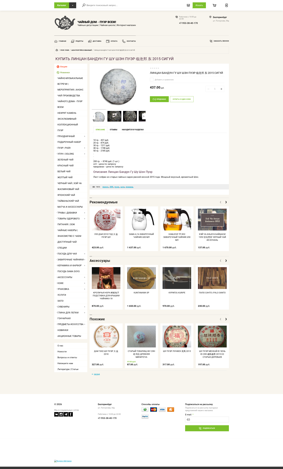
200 (111, 187)
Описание (100, 130)
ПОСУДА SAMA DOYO (68, 271)
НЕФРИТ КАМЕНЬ (66, 113)
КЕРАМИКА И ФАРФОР (69, 265)
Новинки (65, 72)
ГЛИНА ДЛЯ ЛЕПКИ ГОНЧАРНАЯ (68, 315)
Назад (97, 374)
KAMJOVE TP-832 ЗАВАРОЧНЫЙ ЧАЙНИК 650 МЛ (176, 237)
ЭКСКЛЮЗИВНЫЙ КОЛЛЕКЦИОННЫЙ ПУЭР (67, 125)
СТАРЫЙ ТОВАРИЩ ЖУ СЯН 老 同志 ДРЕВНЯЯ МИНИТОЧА (141, 354)
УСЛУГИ (61, 295)
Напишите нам (65, 363)
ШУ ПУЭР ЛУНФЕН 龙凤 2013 (177, 351)
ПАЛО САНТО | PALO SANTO (212, 292)
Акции (63, 66)
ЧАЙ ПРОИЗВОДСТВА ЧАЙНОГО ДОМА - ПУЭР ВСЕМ (69, 101)
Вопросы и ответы (67, 357)
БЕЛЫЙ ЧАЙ (63, 171)
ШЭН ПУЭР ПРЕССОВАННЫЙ (81, 50)
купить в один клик (182, 99)
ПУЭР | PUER (64, 50)
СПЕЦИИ (62, 248)
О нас (60, 345)
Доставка (97, 41)
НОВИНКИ (62, 330)
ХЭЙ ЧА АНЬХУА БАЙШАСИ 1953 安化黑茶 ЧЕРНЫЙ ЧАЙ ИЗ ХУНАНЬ (212, 237)
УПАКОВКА (63, 289)
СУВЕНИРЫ (63, 306)
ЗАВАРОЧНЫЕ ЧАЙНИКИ (70, 259)
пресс (105, 187)
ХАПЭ (60, 301)
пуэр (116, 187)
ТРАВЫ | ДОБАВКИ (67, 212)
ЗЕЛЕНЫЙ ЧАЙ (65, 159)
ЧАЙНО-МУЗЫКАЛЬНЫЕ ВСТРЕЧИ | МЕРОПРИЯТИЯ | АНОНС (70, 84)
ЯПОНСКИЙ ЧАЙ (66, 195)
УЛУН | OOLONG (65, 154)
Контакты (131, 41)
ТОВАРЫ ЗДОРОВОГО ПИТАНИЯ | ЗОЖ (68, 221)
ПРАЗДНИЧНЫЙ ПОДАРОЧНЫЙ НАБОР (69, 139)
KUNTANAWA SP (141, 292)
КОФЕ (60, 283)
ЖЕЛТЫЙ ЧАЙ (65, 177)
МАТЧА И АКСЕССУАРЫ (70, 207)
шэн (122, 187)
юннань (130, 187)
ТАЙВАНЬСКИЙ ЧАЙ (68, 201)
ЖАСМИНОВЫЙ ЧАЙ (68, 189)
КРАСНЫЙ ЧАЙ (65, 165)
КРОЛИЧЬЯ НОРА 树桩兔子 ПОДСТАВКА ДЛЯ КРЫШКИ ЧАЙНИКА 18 (106, 295)
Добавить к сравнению (164, 80)
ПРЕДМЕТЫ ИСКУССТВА (70, 324)
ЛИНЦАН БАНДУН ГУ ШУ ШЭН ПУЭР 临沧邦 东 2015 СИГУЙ (186, 72)
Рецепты (79, 41)
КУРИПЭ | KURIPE (177, 292)
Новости (62, 351)
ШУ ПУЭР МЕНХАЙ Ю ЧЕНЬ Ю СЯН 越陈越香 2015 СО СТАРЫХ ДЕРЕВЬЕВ (212, 354)
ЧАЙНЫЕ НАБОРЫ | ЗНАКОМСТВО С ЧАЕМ (69, 233)
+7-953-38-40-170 (188, 23)
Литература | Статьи (67, 369)
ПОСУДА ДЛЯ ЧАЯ (67, 253)
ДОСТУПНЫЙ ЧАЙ (67, 242)
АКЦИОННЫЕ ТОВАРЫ (69, 336)
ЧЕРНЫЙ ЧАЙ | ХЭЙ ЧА (69, 183)
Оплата (114, 41)
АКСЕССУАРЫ (64, 277)
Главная (62, 41)
